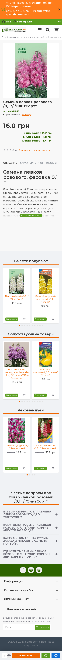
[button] (19, 325)
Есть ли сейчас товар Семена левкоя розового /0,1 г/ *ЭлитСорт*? (27, 514)
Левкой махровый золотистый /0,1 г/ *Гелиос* (45, 299)
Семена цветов (14, 37)
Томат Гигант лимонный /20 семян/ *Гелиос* (45, 372)
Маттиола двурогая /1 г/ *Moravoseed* (16, 447)
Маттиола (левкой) (35, 37)
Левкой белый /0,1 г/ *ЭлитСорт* (16, 298)
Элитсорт (26, 114)
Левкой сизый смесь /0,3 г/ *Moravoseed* (45, 447)
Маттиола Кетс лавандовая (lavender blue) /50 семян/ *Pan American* (17, 374)
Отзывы (51, 163)
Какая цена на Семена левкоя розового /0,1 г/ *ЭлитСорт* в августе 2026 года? (27, 527)
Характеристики (31, 163)
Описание (10, 163)
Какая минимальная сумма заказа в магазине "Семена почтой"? (25, 541)
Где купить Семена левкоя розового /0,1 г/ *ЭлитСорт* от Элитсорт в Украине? (26, 554)
